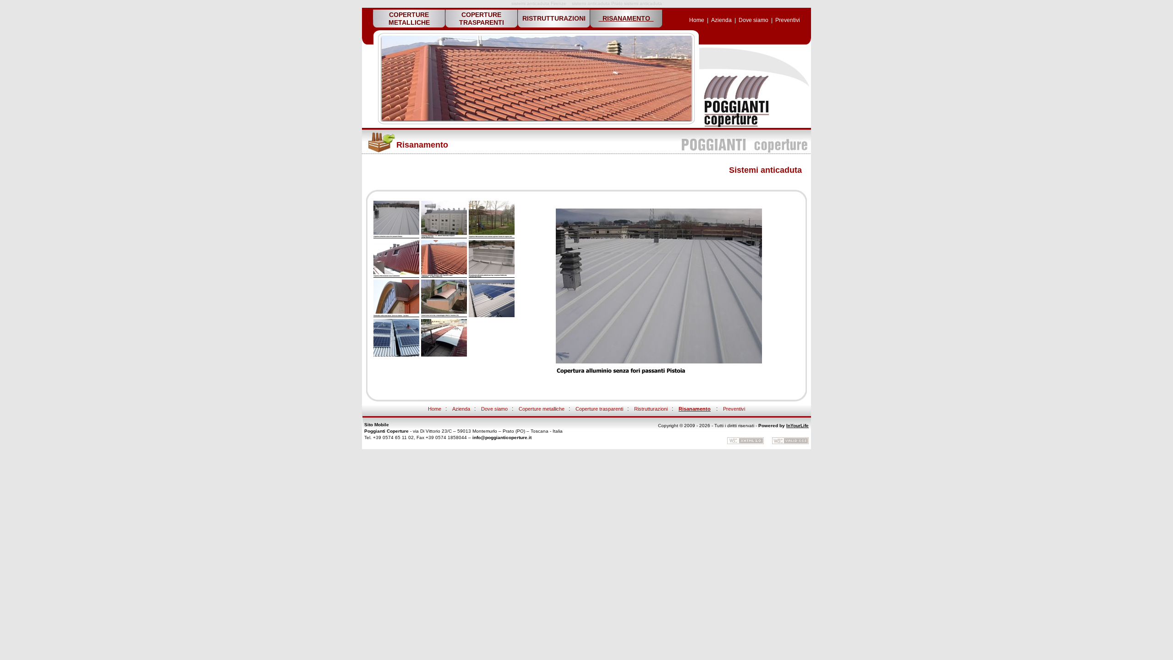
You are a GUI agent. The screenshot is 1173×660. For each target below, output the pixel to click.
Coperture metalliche (542, 409)
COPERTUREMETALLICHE (409, 18)
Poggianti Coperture (386, 431)
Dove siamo (753, 20)
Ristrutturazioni (651, 409)
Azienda (721, 20)
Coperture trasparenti (599, 409)
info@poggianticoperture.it (502, 437)
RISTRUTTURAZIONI (554, 18)
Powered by (771, 425)
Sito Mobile (376, 424)
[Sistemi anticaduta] (735, 126)
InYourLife (797, 425)
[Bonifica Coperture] (396, 236)
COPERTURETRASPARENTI (481, 18)
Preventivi (787, 20)
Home (696, 20)
